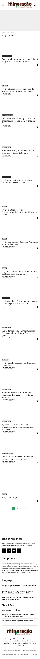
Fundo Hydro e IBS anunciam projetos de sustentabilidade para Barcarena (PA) (19, 333)
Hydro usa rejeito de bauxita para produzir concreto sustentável (17, 181)
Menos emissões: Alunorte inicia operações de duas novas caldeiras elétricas (17, 395)
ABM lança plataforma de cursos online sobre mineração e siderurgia (18, 598)
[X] (19, 550)
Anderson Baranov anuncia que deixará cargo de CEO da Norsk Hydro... (20, 60)
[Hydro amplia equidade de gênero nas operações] (20, 351)
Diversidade (5, 359)
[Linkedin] (14, 550)
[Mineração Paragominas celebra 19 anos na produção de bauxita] (20, 139)
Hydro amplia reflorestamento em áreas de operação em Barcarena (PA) (20, 302)
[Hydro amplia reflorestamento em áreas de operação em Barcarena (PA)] (20, 290)
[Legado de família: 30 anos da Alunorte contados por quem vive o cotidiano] (20, 260)
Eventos (4, 206)
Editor (3, 500)
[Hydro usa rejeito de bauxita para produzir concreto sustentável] (20, 169)
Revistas (4, 494)
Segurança (4, 85)
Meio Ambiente (5, 298)
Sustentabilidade (6, 147)
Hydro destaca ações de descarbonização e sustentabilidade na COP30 (19, 212)
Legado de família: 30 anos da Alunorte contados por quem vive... (19, 272)
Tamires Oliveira (6, 64)
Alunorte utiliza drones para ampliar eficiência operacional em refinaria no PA (19, 120)
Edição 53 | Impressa (11, 497)
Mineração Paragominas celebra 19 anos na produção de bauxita (18, 151)
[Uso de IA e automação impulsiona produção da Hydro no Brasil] (20, 445)
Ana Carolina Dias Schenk (8, 246)
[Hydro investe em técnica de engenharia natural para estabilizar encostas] (20, 413)
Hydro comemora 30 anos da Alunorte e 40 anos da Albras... (20, 243)
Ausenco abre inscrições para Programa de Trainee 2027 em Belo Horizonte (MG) (17, 592)
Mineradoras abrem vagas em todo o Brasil (17, 621)
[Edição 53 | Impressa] (20, 480)
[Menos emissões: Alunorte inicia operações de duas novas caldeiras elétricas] (20, 381)
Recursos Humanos (6, 55)
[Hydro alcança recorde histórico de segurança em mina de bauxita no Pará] (20, 77)
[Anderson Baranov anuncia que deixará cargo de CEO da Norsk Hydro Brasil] (20, 48)
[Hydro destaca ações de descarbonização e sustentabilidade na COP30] (20, 198)
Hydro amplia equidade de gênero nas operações (19, 364)
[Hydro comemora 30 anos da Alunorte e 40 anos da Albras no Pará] (20, 230)
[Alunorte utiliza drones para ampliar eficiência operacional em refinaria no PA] (20, 107)
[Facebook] (4, 550)
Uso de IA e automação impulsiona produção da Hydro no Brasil (17, 457)
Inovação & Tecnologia (7, 115)
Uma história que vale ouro (11, 610)
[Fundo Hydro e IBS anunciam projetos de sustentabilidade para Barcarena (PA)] (20, 319)
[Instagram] (9, 550)
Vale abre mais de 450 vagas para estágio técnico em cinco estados (19, 586)
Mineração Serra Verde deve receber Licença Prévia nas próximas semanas (18, 615)
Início (3, 32)
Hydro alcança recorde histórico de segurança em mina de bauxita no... (18, 90)
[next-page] (25, 508)
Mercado (4, 238)
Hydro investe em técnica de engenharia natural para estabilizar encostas (18, 427)
